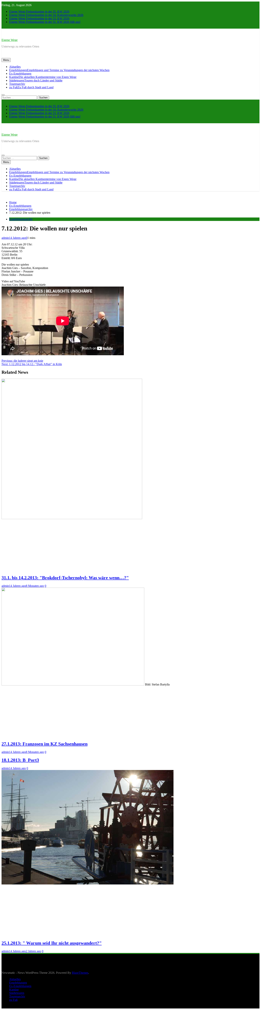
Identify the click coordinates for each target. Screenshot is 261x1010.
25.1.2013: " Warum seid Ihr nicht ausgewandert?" (52, 943)
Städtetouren (35, 80)
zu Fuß (31, 87)
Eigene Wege (10, 40)
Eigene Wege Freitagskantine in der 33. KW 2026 (39, 18)
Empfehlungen (59, 70)
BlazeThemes (80, 972)
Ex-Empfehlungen (20, 73)
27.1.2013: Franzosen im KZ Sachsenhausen (45, 743)
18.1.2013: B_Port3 (20, 760)
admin (5, 237)
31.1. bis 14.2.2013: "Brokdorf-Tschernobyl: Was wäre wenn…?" (65, 577)
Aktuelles (15, 66)
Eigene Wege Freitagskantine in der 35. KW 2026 (39, 11)
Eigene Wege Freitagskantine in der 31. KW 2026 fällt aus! (44, 21)
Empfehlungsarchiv (21, 219)
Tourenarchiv (17, 83)
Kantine (42, 77)
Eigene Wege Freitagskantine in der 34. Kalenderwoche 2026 (46, 15)
